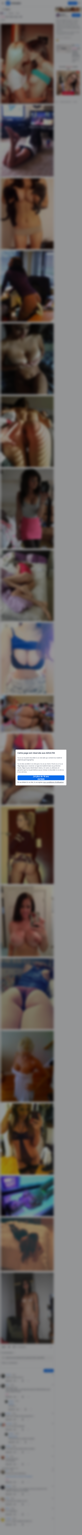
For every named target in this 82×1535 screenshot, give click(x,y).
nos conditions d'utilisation (53, 782)
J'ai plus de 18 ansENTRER (41, 777)
